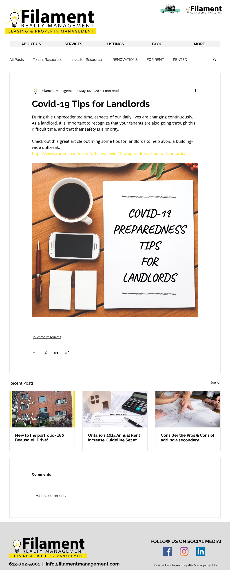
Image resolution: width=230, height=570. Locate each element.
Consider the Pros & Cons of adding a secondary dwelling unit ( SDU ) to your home (188, 437)
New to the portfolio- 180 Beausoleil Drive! (39, 437)
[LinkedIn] (200, 551)
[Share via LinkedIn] (56, 352)
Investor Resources (87, 59)
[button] (215, 59)
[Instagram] (184, 551)
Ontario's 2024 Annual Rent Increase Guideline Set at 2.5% (114, 437)
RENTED (180, 59)
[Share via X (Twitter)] (45, 352)
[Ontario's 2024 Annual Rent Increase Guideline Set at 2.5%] (115, 409)
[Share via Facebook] (34, 352)
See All (215, 382)
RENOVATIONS (125, 59)
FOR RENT (155, 59)
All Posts (16, 59)
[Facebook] (167, 551)
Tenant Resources (47, 59)
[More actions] (195, 90)
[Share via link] (67, 352)
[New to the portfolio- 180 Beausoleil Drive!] (42, 409)
